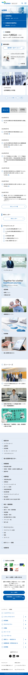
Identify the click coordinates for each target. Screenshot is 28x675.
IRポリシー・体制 (9, 542)
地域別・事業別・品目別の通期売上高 (13, 469)
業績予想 (6, 471)
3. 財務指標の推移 (9, 236)
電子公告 (6, 522)
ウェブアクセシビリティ (20, 669)
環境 (5, 535)
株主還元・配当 (7, 514)
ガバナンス (6, 537)
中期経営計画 (7, 295)
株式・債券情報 (8, 504)
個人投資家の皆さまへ (10, 458)
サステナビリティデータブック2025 (18, 57)
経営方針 (6, 441)
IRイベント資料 (7, 487)
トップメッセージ (8, 443)
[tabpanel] (14, 161)
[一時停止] (21, 98)
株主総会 (6, 507)
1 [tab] (9, 97)
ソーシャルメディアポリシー (20, 666)
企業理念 (6, 446)
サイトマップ (4, 662)
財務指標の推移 (7, 466)
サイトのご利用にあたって (7, 665)
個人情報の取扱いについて (7, 669)
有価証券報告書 (7, 489)
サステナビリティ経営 (9, 530)
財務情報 (6, 464)
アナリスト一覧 (7, 519)
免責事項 (6, 548)
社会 (5, 532)
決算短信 (6, 482)
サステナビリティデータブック (11, 494)
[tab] (6, 110)
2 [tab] (11, 97)
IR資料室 (23, 63)
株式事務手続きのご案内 (10, 517)
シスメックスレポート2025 (17, 53)
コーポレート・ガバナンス (10, 451)
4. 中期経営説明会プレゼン (12, 238)
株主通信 (6, 497)
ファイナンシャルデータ (10, 484)
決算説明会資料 (7, 479)
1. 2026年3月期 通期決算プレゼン (13, 229)
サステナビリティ (9, 527)
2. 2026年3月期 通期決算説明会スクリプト (14, 232)
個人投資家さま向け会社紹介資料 (12, 499)
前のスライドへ (6, 98)
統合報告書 (6, 492)
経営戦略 (6, 448)
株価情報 (6, 512)
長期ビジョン (7, 292)
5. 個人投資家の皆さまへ (11, 240)
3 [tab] (13, 97)
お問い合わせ (17, 662)
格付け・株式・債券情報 (10, 509)
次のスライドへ (18, 98)
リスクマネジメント (9, 453)
